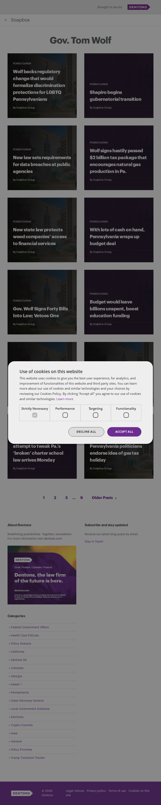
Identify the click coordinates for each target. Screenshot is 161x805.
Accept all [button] (124, 432)
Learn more (64, 399)
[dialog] (80, 402)
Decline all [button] (86, 432)
